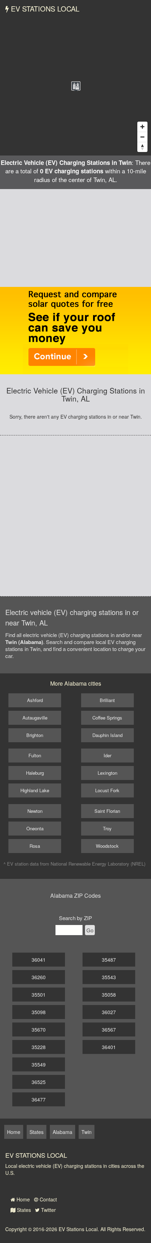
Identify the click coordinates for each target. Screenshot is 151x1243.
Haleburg (35, 772)
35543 (109, 977)
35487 (109, 959)
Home (22, 1199)
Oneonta (35, 828)
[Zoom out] (142, 137)
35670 (39, 1029)
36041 (39, 959)
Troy (107, 828)
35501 (39, 994)
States (23, 1209)
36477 (39, 1099)
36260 (39, 977)
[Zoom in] (142, 127)
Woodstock (107, 846)
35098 (39, 1012)
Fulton (34, 755)
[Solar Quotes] (75, 329)
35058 (109, 994)
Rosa (34, 846)
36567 (109, 1029)
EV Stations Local (44, 8)
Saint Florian (107, 811)
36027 (109, 1012)
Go (89, 930)
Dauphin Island (107, 735)
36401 (109, 1046)
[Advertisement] (75, 238)
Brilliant (107, 700)
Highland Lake (34, 790)
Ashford (35, 700)
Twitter (48, 1209)
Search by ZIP (75, 918)
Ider (107, 755)
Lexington (107, 772)
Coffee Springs (107, 717)
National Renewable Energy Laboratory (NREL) (98, 863)
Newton (34, 811)
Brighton (34, 735)
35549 (39, 1064)
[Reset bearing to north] (142, 147)
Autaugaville (34, 717)
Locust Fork (107, 790)
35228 (39, 1046)
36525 (39, 1081)
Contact (47, 1199)
